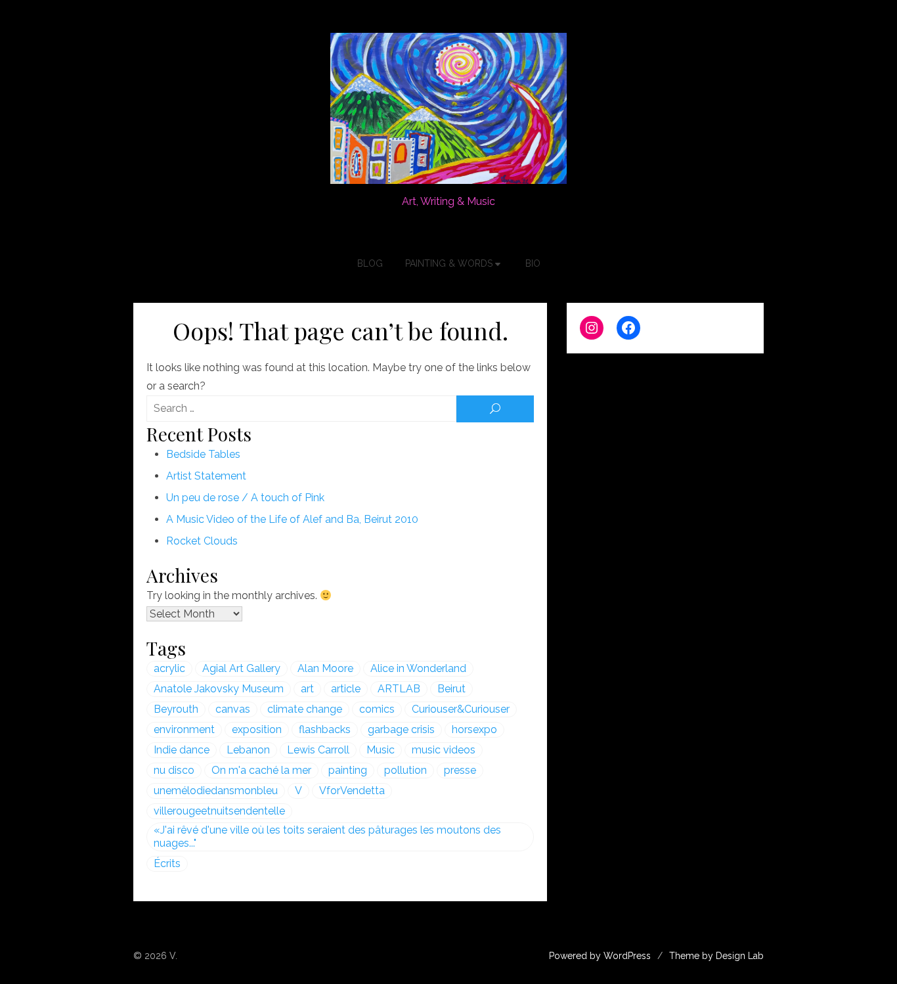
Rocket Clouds (202, 541)
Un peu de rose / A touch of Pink (245, 497)
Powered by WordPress (600, 955)
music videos (443, 750)
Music (380, 750)
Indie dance (181, 750)
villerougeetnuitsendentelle (219, 811)
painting (347, 770)
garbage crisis (401, 729)
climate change (304, 709)
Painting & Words (448, 263)
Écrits (167, 863)
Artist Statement (206, 476)
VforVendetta (352, 790)
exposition (257, 729)
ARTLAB (399, 688)
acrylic (169, 668)
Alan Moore (325, 668)
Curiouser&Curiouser (461, 709)
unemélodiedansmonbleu (216, 790)
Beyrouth (176, 709)
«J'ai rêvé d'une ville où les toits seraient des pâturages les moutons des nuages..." (327, 836)
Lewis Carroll (318, 750)
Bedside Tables (203, 454)
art (307, 688)
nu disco (174, 770)
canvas (232, 709)
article (346, 688)
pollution (405, 770)
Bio (532, 263)
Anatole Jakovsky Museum (219, 688)
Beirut (451, 688)
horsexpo (474, 729)
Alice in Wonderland (418, 668)
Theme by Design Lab (716, 955)
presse (460, 770)
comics (377, 709)
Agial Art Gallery (241, 668)
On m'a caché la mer (261, 770)
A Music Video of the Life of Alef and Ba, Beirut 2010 (292, 519)
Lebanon (248, 750)
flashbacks (325, 729)
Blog (370, 263)
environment (184, 729)
